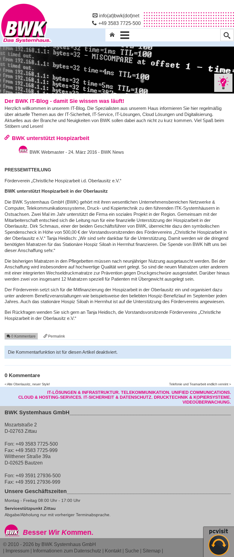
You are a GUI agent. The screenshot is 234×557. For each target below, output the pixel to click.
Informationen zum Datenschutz (67, 550)
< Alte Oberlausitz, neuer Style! (27, 384)
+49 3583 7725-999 (36, 450)
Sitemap (152, 550)
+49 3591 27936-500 (38, 475)
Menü (125, 35)
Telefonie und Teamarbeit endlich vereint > (200, 384)
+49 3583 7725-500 (119, 23)
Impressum (17, 550)
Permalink (56, 336)
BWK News (112, 152)
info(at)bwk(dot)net (119, 15)
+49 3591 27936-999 (37, 482)
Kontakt (113, 550)
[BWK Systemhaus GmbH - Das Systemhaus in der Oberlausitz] (26, 43)
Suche (132, 550)
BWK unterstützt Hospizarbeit (50, 138)
